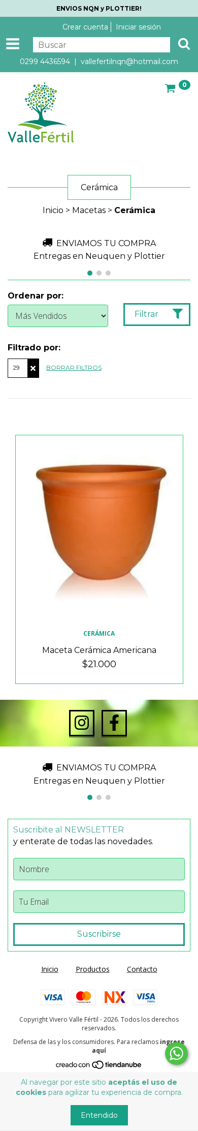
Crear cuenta (85, 27)
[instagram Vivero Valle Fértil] (81, 723)
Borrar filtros (74, 367)
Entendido (99, 1115)
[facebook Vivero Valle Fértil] (114, 723)
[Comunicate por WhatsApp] (176, 1053)
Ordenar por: (35, 296)
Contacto (142, 969)
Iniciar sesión (138, 27)
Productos (93, 969)
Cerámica (99, 633)
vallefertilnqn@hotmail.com (129, 61)
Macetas (89, 210)
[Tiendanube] (99, 1067)
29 (16, 367)
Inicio (53, 210)
